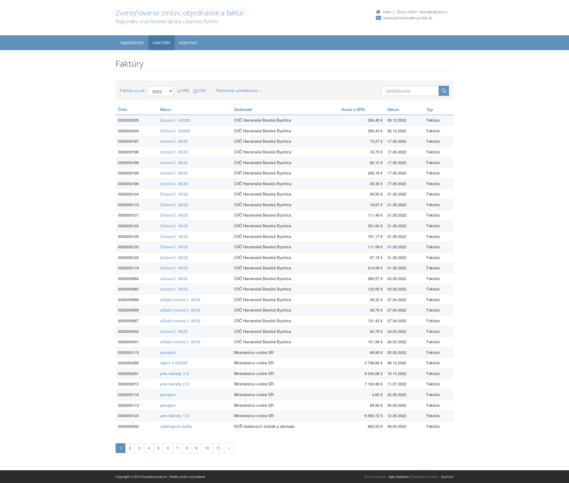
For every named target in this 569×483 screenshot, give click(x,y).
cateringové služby (176, 426)
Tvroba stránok (375, 476)
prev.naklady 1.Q (174, 415)
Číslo (122, 109)
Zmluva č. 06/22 (174, 194)
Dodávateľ (243, 109)
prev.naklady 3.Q (174, 373)
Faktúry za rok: (133, 90)
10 (207, 448)
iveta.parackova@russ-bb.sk (407, 17)
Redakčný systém (425, 476)
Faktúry (161, 42)
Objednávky (132, 42)
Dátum (393, 109)
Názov (165, 109)
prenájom (168, 352)
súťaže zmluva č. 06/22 (180, 299)
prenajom (168, 394)
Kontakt (188, 42)
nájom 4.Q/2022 (173, 363)
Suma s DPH (353, 109)
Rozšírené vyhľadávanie (237, 90)
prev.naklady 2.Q (174, 384)
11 (218, 448)
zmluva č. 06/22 (174, 141)
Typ (429, 109)
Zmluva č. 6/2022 (175, 120)
